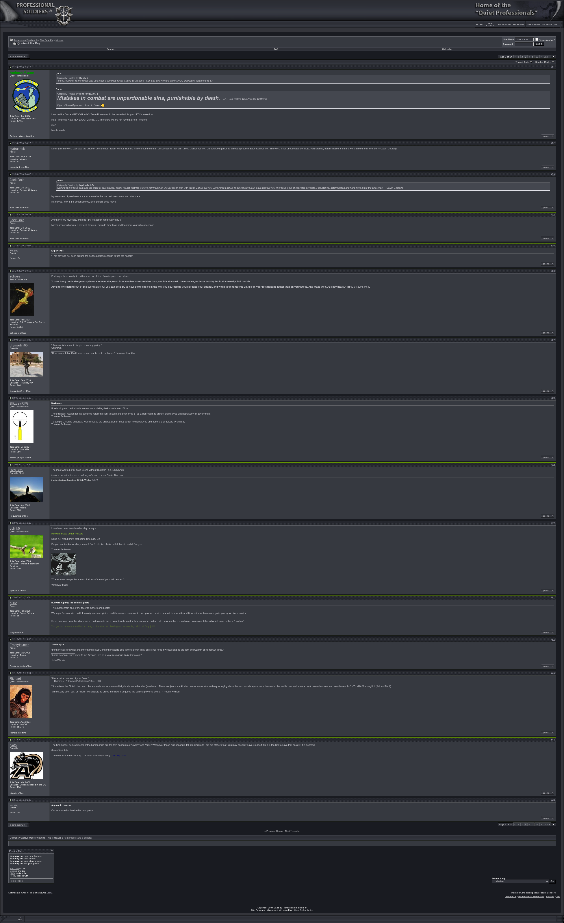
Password (508, 44)
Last (547, 57)
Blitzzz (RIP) (19, 403)
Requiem (16, 470)
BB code (14, 868)
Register (111, 49)
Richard (15, 678)
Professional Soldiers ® (25, 40)
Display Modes (543, 62)
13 (537, 57)
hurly (13, 603)
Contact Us (510, 896)
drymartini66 (19, 345)
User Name (508, 39)
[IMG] (12, 873)
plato (13, 745)
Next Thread (291, 831)
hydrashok (17, 149)
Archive (550, 896)
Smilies (13, 871)
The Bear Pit (46, 40)
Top (558, 896)
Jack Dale (17, 180)
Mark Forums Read (521, 892)
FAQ (276, 49)
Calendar (447, 49)
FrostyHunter (19, 645)
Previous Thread (274, 831)
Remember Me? (547, 40)
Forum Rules (16, 881)
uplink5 (15, 528)
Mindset (59, 40)
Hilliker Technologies (303, 910)
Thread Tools (522, 62)
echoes (15, 276)
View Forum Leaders (545, 892)
